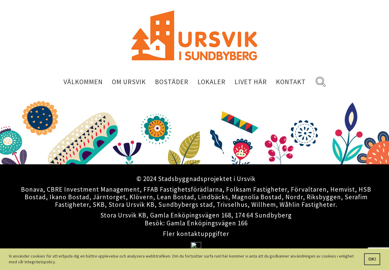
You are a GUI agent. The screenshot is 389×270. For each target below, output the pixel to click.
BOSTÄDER (171, 81)
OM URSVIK (129, 81)
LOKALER (211, 81)
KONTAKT (291, 81)
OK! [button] (372, 259)
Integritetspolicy (40, 262)
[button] (58, 263)
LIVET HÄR (251, 81)
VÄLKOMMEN (83, 81)
